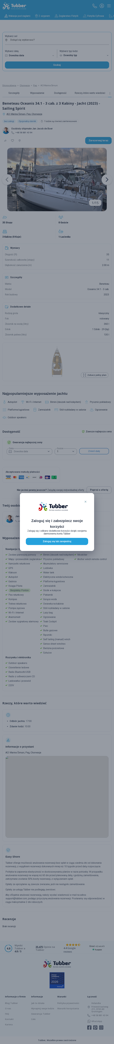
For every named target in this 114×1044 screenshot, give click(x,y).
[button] (85, 501)
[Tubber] (53, 509)
